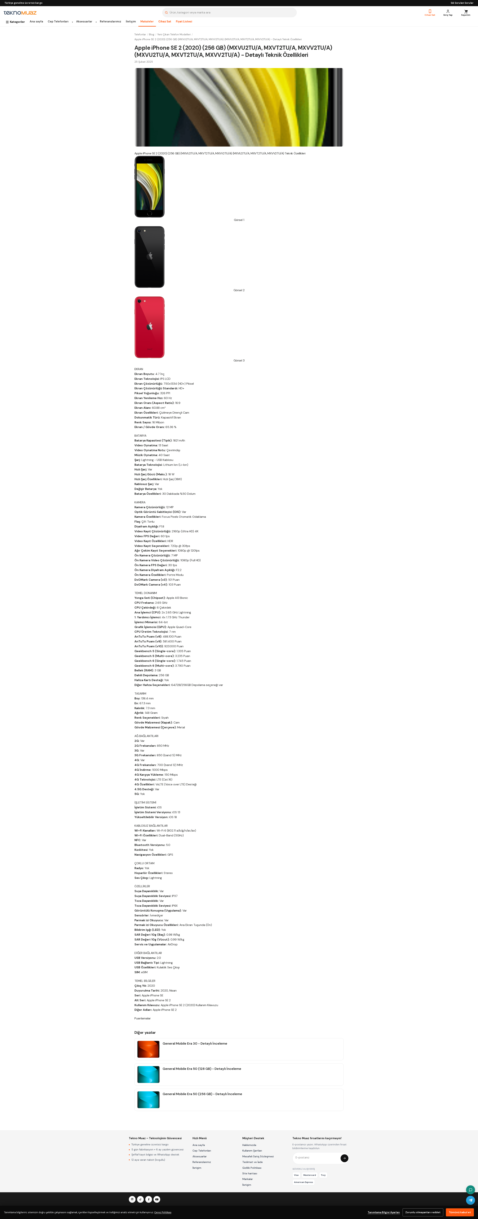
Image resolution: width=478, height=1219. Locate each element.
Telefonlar (140, 34)
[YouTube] (156, 1199)
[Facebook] (148, 1199)
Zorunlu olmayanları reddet (422, 1212)
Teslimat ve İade (252, 1162)
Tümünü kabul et (460, 1212)
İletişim (131, 21)
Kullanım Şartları (252, 1150)
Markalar (247, 1179)
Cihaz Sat (164, 21)
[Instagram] (132, 1199)
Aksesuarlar (84, 21)
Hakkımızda (249, 1145)
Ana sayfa (36, 21)
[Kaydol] (344, 1158)
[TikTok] (140, 1199)
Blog (151, 34)
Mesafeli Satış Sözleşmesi (258, 1156)
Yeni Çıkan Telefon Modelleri (174, 34)
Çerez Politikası (162, 1212)
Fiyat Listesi (184, 21)
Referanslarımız (110, 21)
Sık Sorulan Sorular (462, 2)
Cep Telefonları (58, 21)
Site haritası (249, 1173)
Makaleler (147, 21)
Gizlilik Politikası (251, 1167)
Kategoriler (17, 22)
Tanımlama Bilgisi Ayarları (384, 1212)
